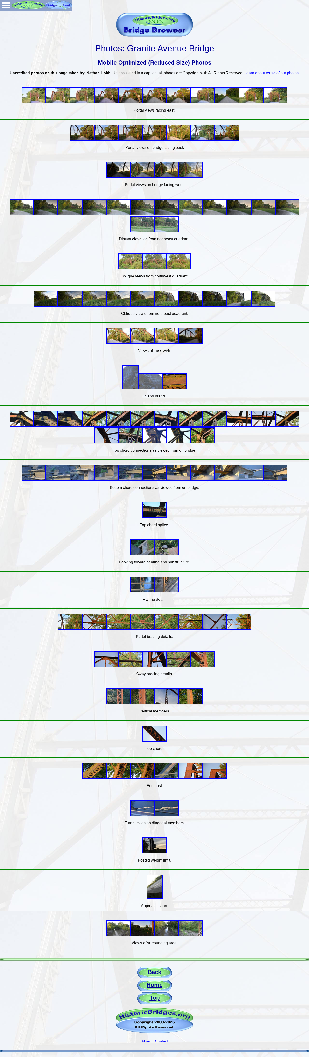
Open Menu (6, 5)
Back (154, 972)
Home (154, 985)
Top (154, 997)
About (146, 1041)
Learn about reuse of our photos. (272, 73)
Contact (161, 1041)
